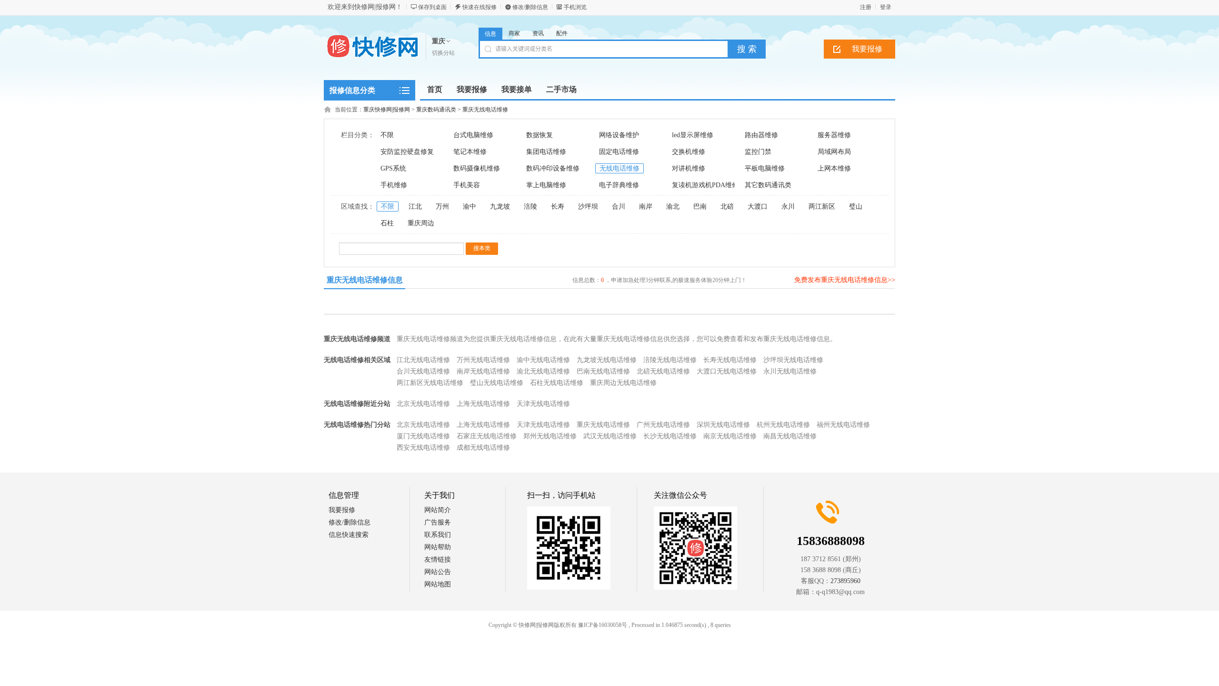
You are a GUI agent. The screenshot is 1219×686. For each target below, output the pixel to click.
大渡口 (758, 206)
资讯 (538, 33)
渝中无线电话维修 (543, 359)
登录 (885, 7)
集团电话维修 (546, 151)
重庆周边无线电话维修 (623, 382)
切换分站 (443, 53)
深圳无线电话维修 (723, 424)
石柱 (387, 223)
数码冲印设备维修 (553, 168)
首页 (434, 89)
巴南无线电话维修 (603, 371)
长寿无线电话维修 (730, 359)
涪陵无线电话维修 (670, 359)
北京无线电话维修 (423, 403)
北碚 (727, 206)
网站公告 (437, 571)
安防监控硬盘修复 (407, 151)
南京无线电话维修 (730, 436)
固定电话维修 (619, 151)
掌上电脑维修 (546, 185)
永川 (788, 206)
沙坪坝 (588, 206)
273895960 (845, 581)
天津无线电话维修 (543, 403)
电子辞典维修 (619, 185)
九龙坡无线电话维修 (607, 359)
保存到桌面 (432, 7)
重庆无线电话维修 (485, 109)
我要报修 (867, 49)
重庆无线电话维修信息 (365, 280)
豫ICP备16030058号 (602, 625)
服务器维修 (834, 135)
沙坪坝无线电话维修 (793, 359)
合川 (618, 206)
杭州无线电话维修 (783, 424)
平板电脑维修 (765, 168)
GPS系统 (393, 168)
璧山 (855, 206)
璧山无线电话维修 (496, 382)
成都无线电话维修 (483, 447)
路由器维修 (761, 135)
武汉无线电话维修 (610, 436)
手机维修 (393, 185)
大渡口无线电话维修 (727, 371)
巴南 (700, 206)
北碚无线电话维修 (663, 371)
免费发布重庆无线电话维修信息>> (844, 279)
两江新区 (822, 206)
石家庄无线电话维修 (487, 436)
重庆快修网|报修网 (386, 109)
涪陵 (530, 206)
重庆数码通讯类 (436, 109)
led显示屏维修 (692, 135)
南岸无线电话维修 (483, 371)
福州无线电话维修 (843, 424)
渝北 (672, 206)
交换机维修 (688, 151)
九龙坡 (500, 206)
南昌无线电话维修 (790, 436)
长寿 (557, 206)
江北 (415, 206)
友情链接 (437, 559)
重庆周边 (421, 223)
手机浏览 (575, 7)
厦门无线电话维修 (423, 436)
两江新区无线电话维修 (430, 382)
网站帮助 (437, 547)
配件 (562, 33)
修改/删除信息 (530, 7)
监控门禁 (758, 151)
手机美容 (466, 185)
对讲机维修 (688, 168)
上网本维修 (834, 168)
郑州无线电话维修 (550, 436)
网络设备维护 (619, 135)
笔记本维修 (470, 151)
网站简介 (437, 510)
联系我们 (437, 534)
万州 (442, 206)
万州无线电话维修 (483, 359)
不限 (387, 135)
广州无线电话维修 (663, 424)
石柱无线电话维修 (556, 382)
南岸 (645, 206)
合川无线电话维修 (423, 371)
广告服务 (437, 522)
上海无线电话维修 (483, 403)
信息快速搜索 (349, 534)
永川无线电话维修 (790, 371)
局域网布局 (834, 151)
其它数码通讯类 (768, 185)
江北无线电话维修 (423, 359)
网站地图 (437, 584)
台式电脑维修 (473, 135)
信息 (490, 33)
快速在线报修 (479, 7)
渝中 (469, 206)
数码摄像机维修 (476, 168)
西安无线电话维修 (423, 447)
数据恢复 (539, 135)
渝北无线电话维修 (543, 371)
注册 (865, 7)
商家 (514, 33)
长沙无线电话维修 (670, 436)
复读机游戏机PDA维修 (705, 185)
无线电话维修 (619, 168)
